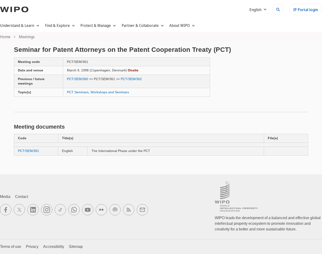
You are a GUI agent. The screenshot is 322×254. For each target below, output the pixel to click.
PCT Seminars (78, 92)
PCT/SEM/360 (77, 79)
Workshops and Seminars (110, 92)
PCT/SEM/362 (131, 79)
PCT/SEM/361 (28, 151)
